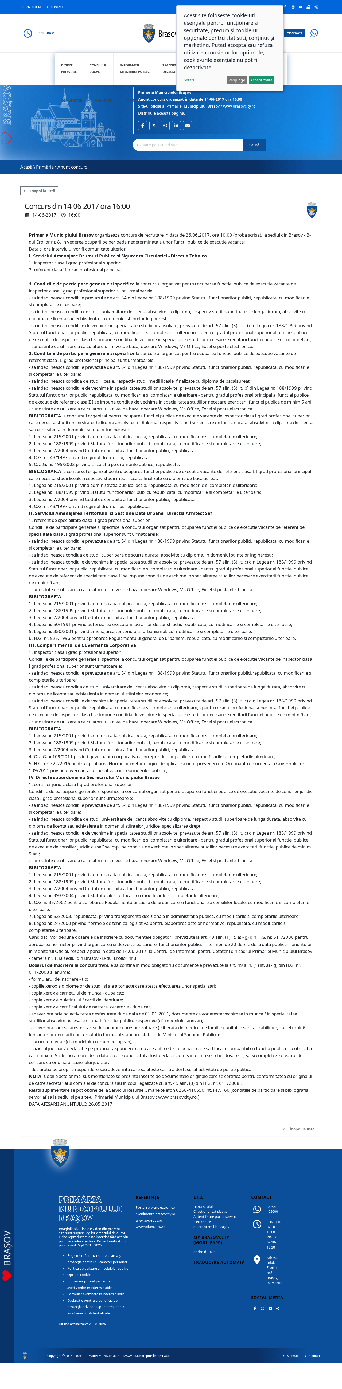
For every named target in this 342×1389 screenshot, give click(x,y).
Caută (130, 100)
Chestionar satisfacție (210, 1211)
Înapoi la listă (42, 190)
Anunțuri (33, 7)
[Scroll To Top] (332, 1383)
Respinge (236, 80)
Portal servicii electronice (155, 1207)
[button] (142, 125)
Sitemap (292, 1356)
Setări (189, 80)
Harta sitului (203, 1206)
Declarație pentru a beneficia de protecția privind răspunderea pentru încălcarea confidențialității (96, 1307)
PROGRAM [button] (46, 33)
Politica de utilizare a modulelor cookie (97, 1268)
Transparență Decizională (174, 68)
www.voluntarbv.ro (150, 1226)
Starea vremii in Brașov (211, 1226)
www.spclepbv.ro (149, 1220)
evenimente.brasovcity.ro (155, 1214)
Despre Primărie (68, 68)
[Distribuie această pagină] (316, 7)
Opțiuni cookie (79, 1275)
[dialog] (229, 48)
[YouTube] (300, 7)
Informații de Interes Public (135, 68)
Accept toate (261, 80)
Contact (56, 7)
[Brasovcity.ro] (171, 32)
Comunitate (71, 100)
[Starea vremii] (308, 7)
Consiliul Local (98, 68)
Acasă (26, 167)
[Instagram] (293, 7)
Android (199, 1252)
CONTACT (294, 33)
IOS (212, 1252)
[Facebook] (285, 7)
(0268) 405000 (272, 1209)
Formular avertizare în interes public (95, 1294)
